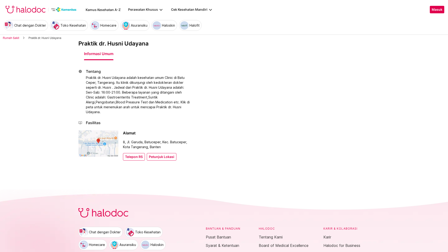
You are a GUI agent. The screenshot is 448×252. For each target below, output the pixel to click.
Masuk (437, 9)
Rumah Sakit (11, 38)
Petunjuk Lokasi (161, 157)
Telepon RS (134, 157)
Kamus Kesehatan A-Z (103, 10)
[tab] (98, 53)
